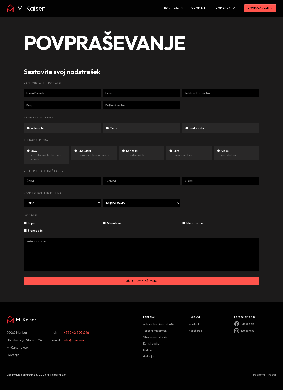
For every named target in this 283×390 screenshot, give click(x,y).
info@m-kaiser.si (75, 340)
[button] (173, 8)
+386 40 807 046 (76, 332)
